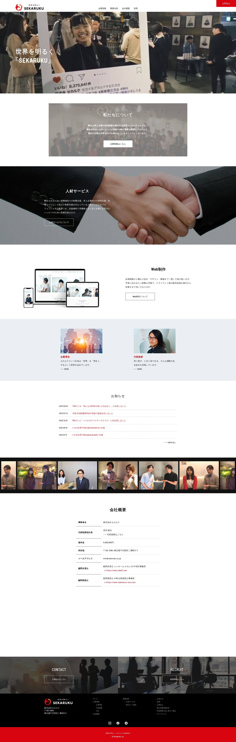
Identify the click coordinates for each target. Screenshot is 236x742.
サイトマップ (162, 714)
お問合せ (160, 705)
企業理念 (99, 705)
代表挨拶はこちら (115, 534)
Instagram (109, 723)
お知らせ (160, 699)
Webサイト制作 (131, 705)
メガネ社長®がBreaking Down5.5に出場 (88, 428)
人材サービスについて (59, 222)
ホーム (95, 699)
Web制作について (140, 296)
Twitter (126, 723)
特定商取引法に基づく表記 (166, 711)
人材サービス (130, 702)
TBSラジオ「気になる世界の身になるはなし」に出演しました (99, 406)
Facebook (118, 723)
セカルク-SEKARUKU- (123, 733)
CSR (97, 711)
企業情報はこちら (118, 144)
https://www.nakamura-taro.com (120, 582)
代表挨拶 (99, 708)
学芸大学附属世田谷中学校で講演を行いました (93, 413)
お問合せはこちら (59, 679)
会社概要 (96, 714)
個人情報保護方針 (163, 708)
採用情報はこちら (177, 679)
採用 (158, 702)
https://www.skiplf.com (116, 570)
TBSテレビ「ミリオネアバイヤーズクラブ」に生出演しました (99, 420)
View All (172, 442)
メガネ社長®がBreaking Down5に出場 (87, 435)
